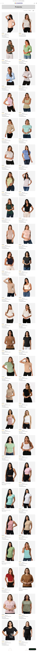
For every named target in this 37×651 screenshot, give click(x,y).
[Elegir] (17, 31)
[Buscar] (3, 3)
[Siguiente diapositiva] (16, 22)
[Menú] (1, 3)
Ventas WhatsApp (32, 649)
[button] (30, 11)
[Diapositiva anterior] (3, 22)
